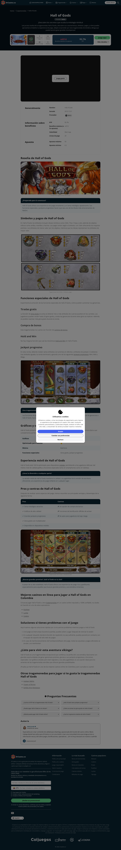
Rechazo (60, 440)
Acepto (60, 431)
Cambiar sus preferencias (61, 435)
